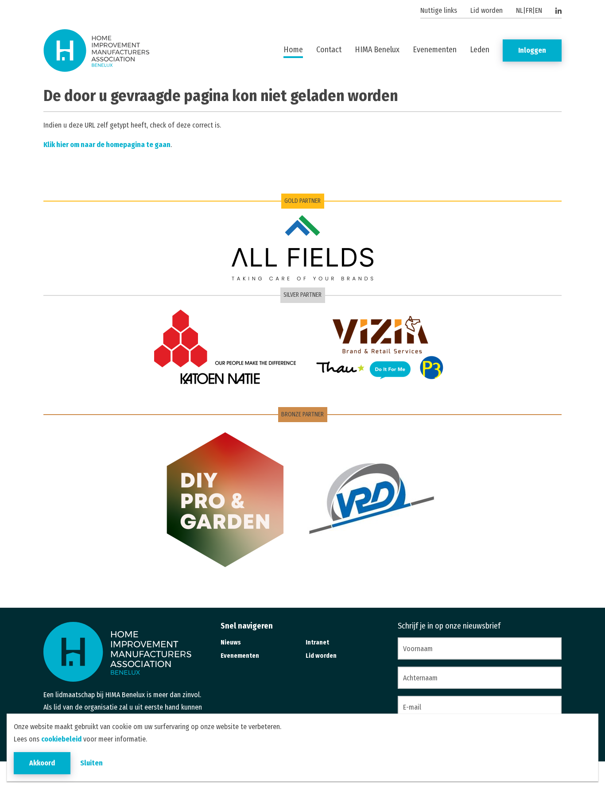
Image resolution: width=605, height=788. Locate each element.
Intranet (317, 642)
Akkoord (42, 763)
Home (293, 49)
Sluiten (91, 763)
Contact (328, 49)
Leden (479, 49)
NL (519, 10)
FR (529, 10)
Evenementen (435, 49)
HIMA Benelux (377, 49)
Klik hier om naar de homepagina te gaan (107, 144)
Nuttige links (438, 10)
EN (538, 10)
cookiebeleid (61, 739)
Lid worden (486, 10)
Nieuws (231, 642)
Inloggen (532, 50)
